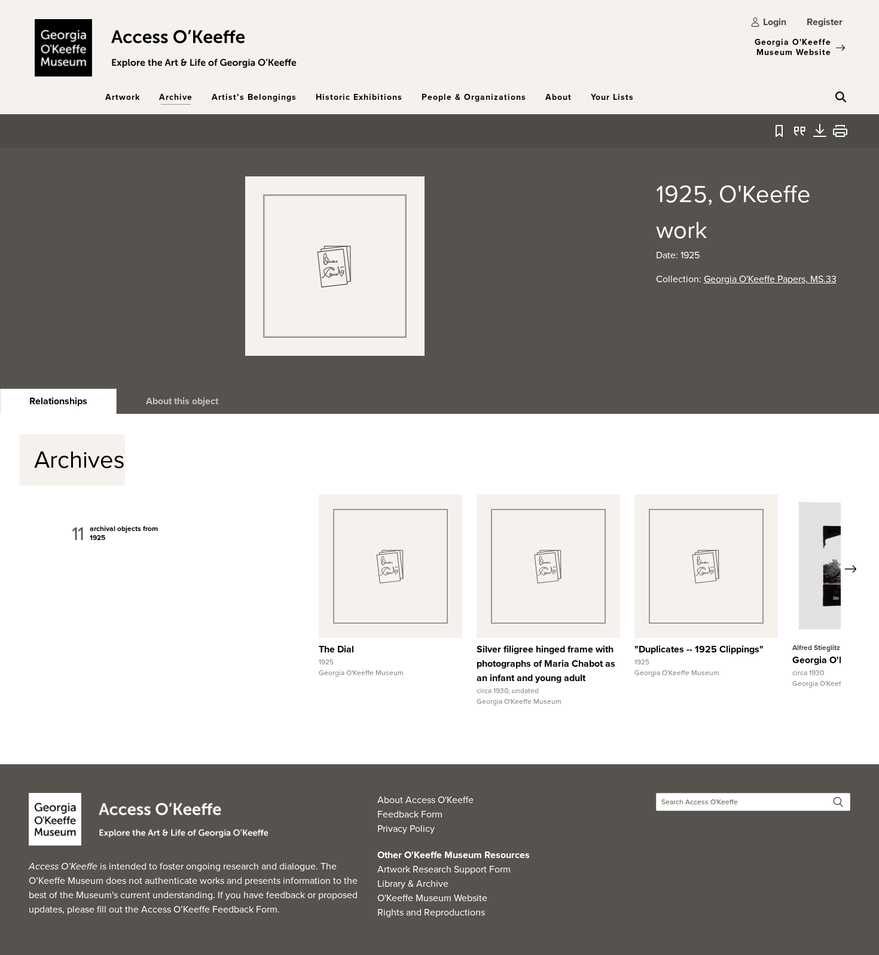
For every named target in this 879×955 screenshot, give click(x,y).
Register (825, 22)
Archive (176, 97)
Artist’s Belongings (254, 97)
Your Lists (612, 97)
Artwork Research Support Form (444, 869)
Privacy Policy (406, 828)
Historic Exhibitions (359, 97)
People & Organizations (474, 97)
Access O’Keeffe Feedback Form (209, 909)
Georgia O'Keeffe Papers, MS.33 (770, 279)
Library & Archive (412, 883)
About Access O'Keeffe (425, 800)
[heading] (58, 401)
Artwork (122, 97)
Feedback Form (409, 814)
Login (774, 22)
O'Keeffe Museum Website (432, 898)
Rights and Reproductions (431, 912)
